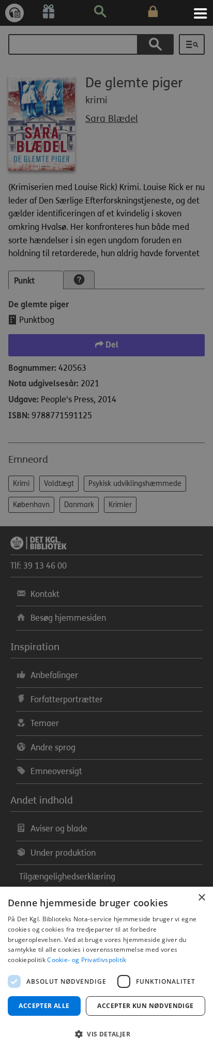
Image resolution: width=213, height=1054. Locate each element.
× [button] (201, 898)
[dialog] (106, 970)
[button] (106, 1034)
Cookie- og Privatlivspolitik (86, 959)
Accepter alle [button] (44, 1005)
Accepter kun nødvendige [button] (145, 1005)
